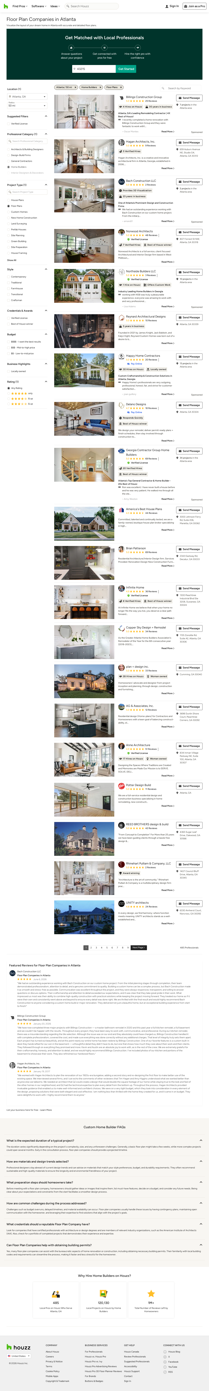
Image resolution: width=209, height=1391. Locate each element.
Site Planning (17, 235)
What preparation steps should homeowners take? (40, 1182)
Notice (59, 1361)
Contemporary (18, 276)
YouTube (172, 1367)
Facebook (173, 1361)
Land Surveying (19, 223)
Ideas (53, 6)
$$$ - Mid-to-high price (23, 347)
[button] (137, 239)
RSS (170, 1372)
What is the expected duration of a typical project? (40, 1140)
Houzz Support (132, 1371)
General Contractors (21, 161)
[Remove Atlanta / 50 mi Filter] (75, 87)
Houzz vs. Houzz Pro (95, 1356)
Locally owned (18, 371)
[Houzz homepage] (6, 6)
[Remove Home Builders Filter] (100, 87)
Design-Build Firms (21, 155)
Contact (128, 1376)
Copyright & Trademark (57, 1381)
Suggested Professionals (137, 1361)
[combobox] (92, 6)
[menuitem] (20, 6)
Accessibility (130, 1366)
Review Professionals (135, 1356)
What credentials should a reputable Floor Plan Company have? (48, 1224)
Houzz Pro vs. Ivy (93, 1361)
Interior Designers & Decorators (27, 172)
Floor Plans (16, 206)
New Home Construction (24, 217)
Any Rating (16, 388)
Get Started (126, 69)
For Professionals (94, 1351)
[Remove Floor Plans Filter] (121, 87)
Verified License (19, 123)
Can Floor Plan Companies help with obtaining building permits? (49, 1245)
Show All (11, 260)
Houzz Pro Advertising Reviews (101, 1366)
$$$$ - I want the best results (26, 341)
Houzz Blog (174, 1351)
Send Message (191, 97)
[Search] (68, 6)
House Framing (19, 253)
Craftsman (16, 300)
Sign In (127, 1381)
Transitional (17, 294)
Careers (50, 1356)
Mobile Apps (52, 1376)
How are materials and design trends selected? (38, 1161)
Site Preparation (19, 247)
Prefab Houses (18, 229)
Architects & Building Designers (27, 149)
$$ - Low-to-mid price (22, 353)
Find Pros (19, 6)
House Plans (17, 200)
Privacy (49, 1361)
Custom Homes (19, 212)
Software (38, 6)
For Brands (90, 1376)
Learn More (46, 1110)
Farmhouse (17, 288)
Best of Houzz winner (22, 324)
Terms (49, 1366)
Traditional (16, 282)
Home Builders (18, 167)
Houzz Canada (131, 1351)
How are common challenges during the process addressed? (47, 1203)
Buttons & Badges (94, 1381)
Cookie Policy (52, 1371)
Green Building (18, 241)
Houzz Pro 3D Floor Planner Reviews (103, 1371)
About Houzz (52, 1351)
